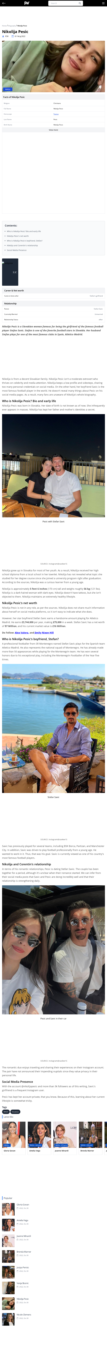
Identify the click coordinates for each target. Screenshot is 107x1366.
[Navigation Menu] (103, 3)
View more (53, 130)
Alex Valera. (22, 632)
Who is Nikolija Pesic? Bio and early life (24, 231)
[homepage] (27, 3)
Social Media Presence (16, 250)
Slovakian (15, 1112)
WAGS (6, 1112)
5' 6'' (15, 272)
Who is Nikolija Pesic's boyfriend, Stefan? (24, 240)
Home (4, 26)
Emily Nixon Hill (44, 632)
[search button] (80, 3)
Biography (12, 26)
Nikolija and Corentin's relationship (22, 245)
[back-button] (4, 3)
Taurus (56, 114)
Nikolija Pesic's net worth (18, 236)
